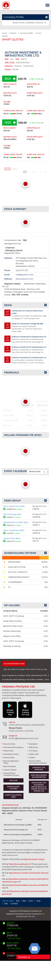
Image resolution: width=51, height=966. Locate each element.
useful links (34, 754)
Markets (13, 33)
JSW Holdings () (12, 514)
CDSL (38, 901)
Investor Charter (10, 770)
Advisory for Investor (39, 768)
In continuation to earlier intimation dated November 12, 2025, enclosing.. (26, 360)
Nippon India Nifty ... (12, 636)
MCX (31, 901)
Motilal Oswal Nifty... (12, 631)
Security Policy (9, 744)
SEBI (6, 904)
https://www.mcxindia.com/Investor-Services (28, 873)
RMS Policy (33, 747)
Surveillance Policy (11, 754)
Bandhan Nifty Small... (13, 626)
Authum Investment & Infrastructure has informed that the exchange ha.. (25, 349)
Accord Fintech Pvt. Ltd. (25, 916)
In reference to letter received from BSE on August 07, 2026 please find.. (26, 315)
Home (4, 33)
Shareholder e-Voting (13, 788)
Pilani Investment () (13, 530)
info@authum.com (25, 274)
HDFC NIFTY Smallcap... (14, 616)
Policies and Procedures (13, 747)
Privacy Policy (8, 758)
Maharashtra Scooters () (15, 522)
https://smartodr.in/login (33, 859)
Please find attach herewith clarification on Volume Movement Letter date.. (25, 327)
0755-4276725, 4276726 (21, 731)
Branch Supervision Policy (11, 762)
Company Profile (26, 33)
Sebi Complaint (9, 766)
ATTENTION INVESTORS (14, 664)
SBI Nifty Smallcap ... (12, 646)
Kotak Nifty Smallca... (13, 621)
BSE (24, 901)
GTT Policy (33, 751)
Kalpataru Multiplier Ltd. (6, 5)
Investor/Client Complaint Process (11, 774)
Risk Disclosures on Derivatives (39, 776)
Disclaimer (33, 744)
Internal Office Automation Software (38, 762)
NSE (17, 901)
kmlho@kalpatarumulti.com (24, 738)
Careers (32, 758)
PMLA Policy (8, 751)
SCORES (14, 904)
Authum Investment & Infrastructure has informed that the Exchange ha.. (25, 339)
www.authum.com (24, 279)
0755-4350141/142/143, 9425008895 (27, 725)
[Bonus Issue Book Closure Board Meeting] (37, 472)
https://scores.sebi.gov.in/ (20, 864)
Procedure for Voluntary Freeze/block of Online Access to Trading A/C (39, 787)
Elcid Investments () (14, 506)
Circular (13, 780)
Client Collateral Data (13, 796)
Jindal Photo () (11, 538)
